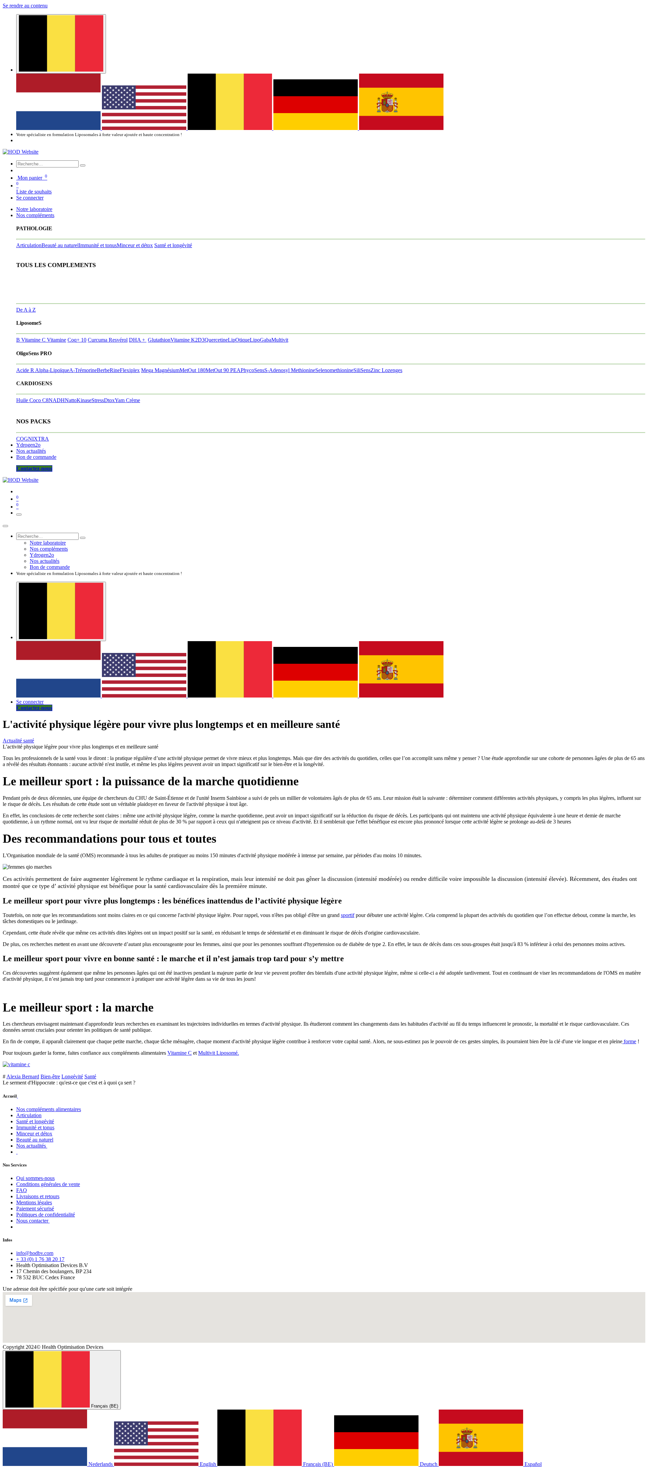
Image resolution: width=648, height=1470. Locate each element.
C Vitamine (54, 340)
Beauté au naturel (60, 245)
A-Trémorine (83, 370)
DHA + (137, 340)
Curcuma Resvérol (108, 340)
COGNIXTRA (32, 439)
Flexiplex (130, 370)
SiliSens (362, 370)
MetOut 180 (193, 370)
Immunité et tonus (98, 245)
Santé (90, 1076)
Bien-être (50, 1076)
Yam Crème (127, 400)
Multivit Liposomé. (218, 1053)
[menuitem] (59, 128)
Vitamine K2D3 (187, 340)
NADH (57, 400)
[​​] (17, 1152)
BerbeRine (108, 370)
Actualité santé (18, 740)
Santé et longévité (173, 245)
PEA (235, 370)
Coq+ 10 (77, 340)
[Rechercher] (82, 165)
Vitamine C (179, 1053)
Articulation (29, 245)
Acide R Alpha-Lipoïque (42, 370)
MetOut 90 (218, 370)
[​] (17, 1096)
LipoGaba (260, 340)
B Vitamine (29, 340)
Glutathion (159, 340)
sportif (347, 915)
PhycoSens (252, 370)
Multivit (279, 340)
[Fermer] (5, 526)
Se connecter (30, 198)
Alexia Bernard (22, 1076)
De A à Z (26, 310)
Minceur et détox (135, 245)
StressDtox (103, 400)
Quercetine (216, 340)
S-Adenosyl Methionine (289, 370)
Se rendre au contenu (25, 5)
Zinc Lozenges (386, 370)
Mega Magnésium (160, 370)
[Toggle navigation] (19, 515)
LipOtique (239, 340)
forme (629, 1041)
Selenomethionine (334, 370)
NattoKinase (78, 400)
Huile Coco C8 (32, 400)
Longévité (72, 1076)
